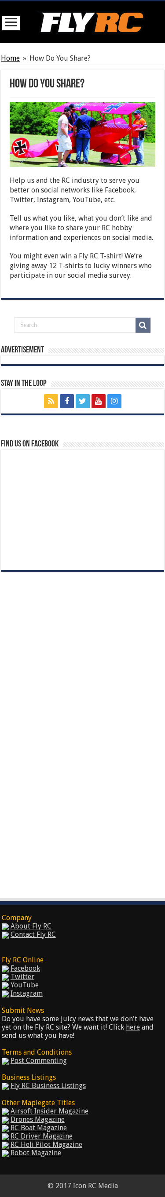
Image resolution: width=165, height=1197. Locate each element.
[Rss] (51, 401)
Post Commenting (39, 1060)
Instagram (27, 993)
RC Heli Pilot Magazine (46, 1144)
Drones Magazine (38, 1119)
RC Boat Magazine (39, 1128)
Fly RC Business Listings (48, 1085)
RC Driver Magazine (42, 1136)
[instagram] (114, 401)
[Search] (143, 325)
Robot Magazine (36, 1153)
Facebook (25, 968)
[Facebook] (67, 401)
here (133, 1027)
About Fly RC (31, 926)
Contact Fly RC (33, 934)
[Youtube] (99, 401)
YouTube (25, 985)
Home (10, 58)
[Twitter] (83, 401)
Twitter (22, 976)
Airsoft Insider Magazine (49, 1111)
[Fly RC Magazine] (90, 20)
